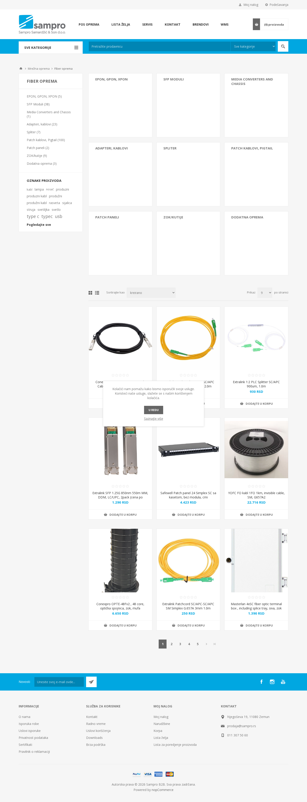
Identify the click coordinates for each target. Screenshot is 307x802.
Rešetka (90, 293)
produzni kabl (37, 196)
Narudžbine (162, 724)
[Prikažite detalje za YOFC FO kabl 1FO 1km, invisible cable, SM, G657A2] (256, 449)
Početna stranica (21, 68)
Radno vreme (96, 724)
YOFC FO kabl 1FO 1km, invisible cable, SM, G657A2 (256, 495)
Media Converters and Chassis (252, 81)
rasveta (54, 203)
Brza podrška (95, 744)
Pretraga (283, 46)
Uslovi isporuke (30, 731)
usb (58, 216)
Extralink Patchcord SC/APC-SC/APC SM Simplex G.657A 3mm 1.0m (188, 606)
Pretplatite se (91, 682)
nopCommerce (163, 790)
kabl (29, 189)
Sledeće (206, 644)
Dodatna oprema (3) (42, 163)
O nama (24, 717)
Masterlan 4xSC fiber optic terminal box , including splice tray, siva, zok (256, 606)
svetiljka (43, 209)
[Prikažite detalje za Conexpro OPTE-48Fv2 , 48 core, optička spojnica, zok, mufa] (120, 560)
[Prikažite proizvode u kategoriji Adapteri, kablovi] (120, 174)
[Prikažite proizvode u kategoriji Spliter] (188, 174)
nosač (50, 189)
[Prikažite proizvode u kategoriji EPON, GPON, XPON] (120, 105)
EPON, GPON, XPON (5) (44, 96)
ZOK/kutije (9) (37, 155)
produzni (62, 189)
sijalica (67, 203)
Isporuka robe (29, 724)
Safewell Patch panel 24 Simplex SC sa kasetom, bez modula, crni (188, 495)
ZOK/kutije (173, 217)
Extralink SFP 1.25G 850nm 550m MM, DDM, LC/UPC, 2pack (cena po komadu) (120, 497)
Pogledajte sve (39, 224)
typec (47, 216)
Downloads (94, 737)
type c (33, 216)
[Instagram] (272, 681)
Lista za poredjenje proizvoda (175, 744)
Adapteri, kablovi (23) (42, 124)
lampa (39, 189)
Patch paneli (107, 217)
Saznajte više (153, 418)
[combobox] (159, 46)
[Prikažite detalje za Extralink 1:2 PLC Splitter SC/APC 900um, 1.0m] (256, 338)
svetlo (56, 209)
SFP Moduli (173, 79)
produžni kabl (37, 203)
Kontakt (92, 717)
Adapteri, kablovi (111, 148)
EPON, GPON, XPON (111, 79)
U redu (154, 410)
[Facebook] (261, 681)
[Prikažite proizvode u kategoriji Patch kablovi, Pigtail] (256, 174)
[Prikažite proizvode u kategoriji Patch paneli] (120, 243)
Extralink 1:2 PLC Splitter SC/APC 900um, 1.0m (256, 384)
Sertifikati (25, 744)
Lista (97, 293)
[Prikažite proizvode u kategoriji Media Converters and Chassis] (256, 105)
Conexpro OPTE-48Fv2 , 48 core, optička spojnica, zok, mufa (120, 606)
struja (31, 209)
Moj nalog (250, 4)
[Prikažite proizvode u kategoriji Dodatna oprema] (256, 243)
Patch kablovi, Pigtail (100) (46, 140)
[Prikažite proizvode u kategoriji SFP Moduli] (188, 105)
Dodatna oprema (247, 217)
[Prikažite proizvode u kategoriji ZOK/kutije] (188, 243)
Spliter (169, 148)
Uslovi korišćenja (98, 731)
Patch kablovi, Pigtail (252, 148)
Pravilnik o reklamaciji (34, 751)
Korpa (158, 731)
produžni (55, 196)
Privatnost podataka (33, 737)
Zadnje (214, 644)
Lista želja (161, 737)
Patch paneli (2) (38, 148)
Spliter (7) (33, 132)
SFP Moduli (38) (38, 104)
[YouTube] (283, 681)
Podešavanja (278, 4)
